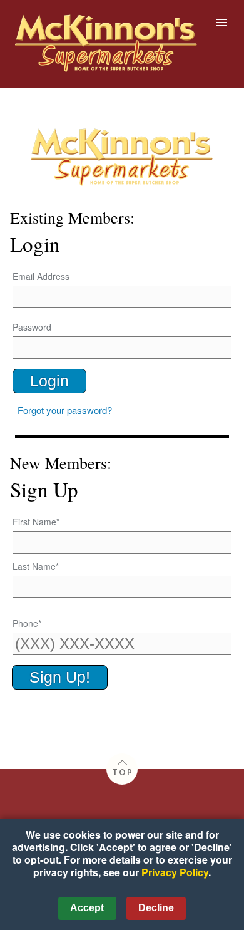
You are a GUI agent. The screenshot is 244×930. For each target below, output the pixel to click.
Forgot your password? (65, 410)
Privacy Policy (174, 872)
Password (32, 327)
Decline (156, 907)
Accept (87, 907)
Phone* (27, 623)
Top (123, 773)
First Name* (36, 521)
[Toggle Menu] (221, 23)
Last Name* (36, 566)
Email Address (41, 276)
